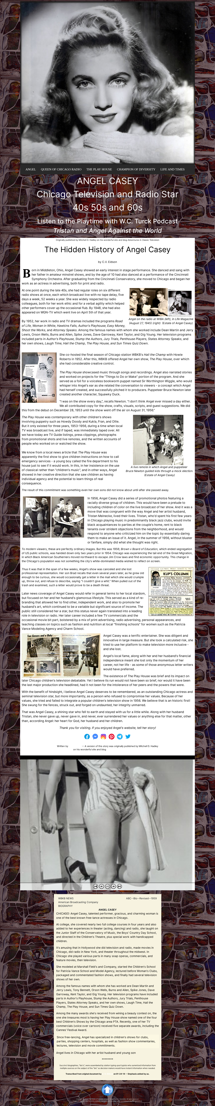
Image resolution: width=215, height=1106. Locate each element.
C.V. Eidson (75, 746)
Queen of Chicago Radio (61, 169)
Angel (30, 169)
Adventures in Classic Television (124, 749)
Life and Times (172, 169)
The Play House (99, 169)
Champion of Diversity (136, 169)
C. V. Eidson (107, 1074)
